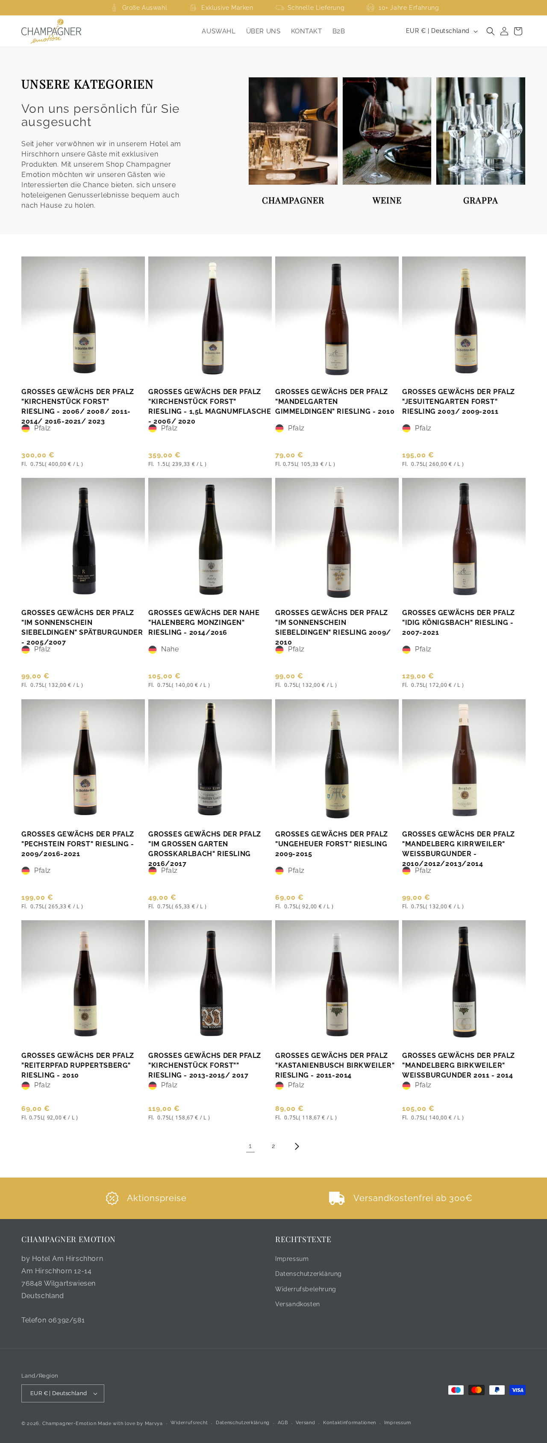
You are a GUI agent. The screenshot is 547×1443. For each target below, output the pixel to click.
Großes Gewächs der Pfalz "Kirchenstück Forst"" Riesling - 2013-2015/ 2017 (204, 1065)
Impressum (292, 1258)
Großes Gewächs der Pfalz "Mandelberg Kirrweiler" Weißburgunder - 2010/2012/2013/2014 (458, 849)
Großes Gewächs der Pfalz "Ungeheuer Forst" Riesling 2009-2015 (331, 844)
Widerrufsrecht (189, 1422)
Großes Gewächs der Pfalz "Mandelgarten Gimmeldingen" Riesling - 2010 (334, 401)
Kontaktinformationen (349, 1422)
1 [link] (250, 1146)
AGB (283, 1422)
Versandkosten (297, 1304)
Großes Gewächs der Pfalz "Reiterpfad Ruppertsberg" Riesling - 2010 (77, 1065)
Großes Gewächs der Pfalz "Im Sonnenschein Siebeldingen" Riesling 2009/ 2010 (333, 627)
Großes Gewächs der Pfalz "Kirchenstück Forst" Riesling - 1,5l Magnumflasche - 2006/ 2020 (209, 406)
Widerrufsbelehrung (305, 1289)
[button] (490, 31)
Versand (305, 1422)
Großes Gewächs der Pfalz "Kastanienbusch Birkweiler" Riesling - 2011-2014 (334, 1065)
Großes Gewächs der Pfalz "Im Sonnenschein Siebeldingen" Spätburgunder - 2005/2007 (82, 627)
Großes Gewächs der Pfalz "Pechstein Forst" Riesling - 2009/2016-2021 (77, 844)
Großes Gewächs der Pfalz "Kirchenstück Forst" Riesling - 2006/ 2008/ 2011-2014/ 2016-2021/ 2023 (77, 406)
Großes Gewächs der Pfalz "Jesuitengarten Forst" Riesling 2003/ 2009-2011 (458, 401)
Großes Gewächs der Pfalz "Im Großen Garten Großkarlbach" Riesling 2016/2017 (204, 849)
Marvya (154, 1423)
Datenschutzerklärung (308, 1273)
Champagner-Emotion (69, 1423)
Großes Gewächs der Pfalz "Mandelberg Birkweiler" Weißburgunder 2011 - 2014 (458, 1065)
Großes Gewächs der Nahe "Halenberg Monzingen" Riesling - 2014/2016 (203, 622)
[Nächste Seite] (296, 1146)
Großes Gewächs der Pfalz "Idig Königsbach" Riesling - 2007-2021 (458, 622)
